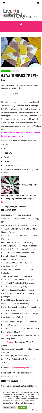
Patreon (4, 202)
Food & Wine (6, 71)
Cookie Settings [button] (9, 408)
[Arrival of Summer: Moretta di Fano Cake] (21, 52)
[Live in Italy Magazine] (21, 13)
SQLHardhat (6, 335)
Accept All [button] (22, 408)
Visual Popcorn (7, 342)
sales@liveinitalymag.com (18, 368)
